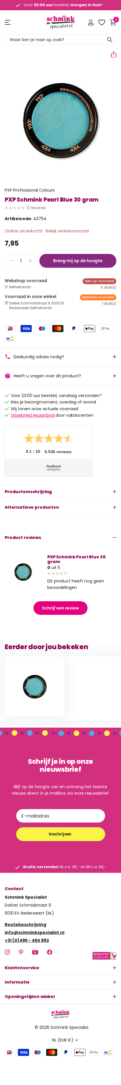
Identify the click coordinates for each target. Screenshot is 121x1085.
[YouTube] (35, 952)
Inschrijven (60, 834)
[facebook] (49, 952)
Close (60, 968)
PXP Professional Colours (30, 190)
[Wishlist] (101, 22)
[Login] (90, 22)
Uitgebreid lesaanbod (33, 415)
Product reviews (23, 537)
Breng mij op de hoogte (77, 261)
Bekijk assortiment (8, 22)
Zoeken (109, 39)
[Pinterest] (21, 952)
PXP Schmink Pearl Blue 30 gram (76, 559)
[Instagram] (7, 952)
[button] (111, 54)
